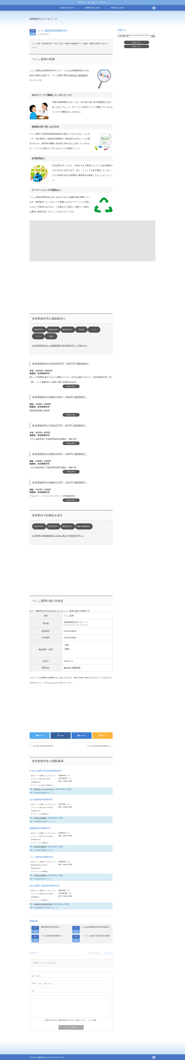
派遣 (51, 336)
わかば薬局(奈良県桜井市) (41, 799)
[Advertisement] (113, 20)
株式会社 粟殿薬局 (78, 75)
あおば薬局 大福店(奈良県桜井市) (43, 746)
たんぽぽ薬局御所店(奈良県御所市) (95, 927)
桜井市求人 (136, 46)
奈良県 (42, 34)
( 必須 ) (36, 976)
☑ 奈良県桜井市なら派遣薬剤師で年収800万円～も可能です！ (60, 346)
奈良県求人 (136, 42)
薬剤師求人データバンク (43, 19)
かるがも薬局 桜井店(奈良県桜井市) (98, 746)
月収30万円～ (53, 330)
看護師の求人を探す (117, 8)
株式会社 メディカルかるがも (44, 789)
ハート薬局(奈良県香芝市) (51, 936)
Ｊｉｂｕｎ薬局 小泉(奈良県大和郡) (96, 936)
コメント (52, 683)
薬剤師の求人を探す (67, 8)
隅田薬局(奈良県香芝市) (50, 927)
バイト (38, 336)
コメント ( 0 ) (108, 953)
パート (94, 330)
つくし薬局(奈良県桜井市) (41, 857)
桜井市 (47, 34)
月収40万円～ (39, 330)
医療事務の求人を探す (92, 8)
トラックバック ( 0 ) (94, 953)
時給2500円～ (67, 330)
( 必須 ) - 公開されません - (43, 983)
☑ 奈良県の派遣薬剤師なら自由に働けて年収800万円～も (58, 536)
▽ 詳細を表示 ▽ (71, 386)
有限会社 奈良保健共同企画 (43, 904)
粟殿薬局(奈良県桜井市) (40, 828)
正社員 (81, 330)
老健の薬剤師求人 (84, 526)
